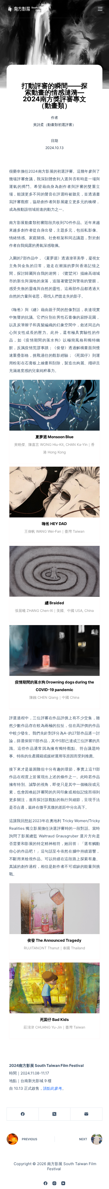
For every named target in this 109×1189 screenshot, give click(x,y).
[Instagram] (54, 1183)
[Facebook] (23, 1114)
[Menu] (100, 9)
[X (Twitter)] (55, 1114)
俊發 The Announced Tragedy (54, 940)
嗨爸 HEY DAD (54, 523)
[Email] (86, 1114)
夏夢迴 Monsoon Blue (54, 436)
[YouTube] (63, 1183)
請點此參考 (52, 1088)
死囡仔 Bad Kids (54, 1019)
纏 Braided (54, 602)
